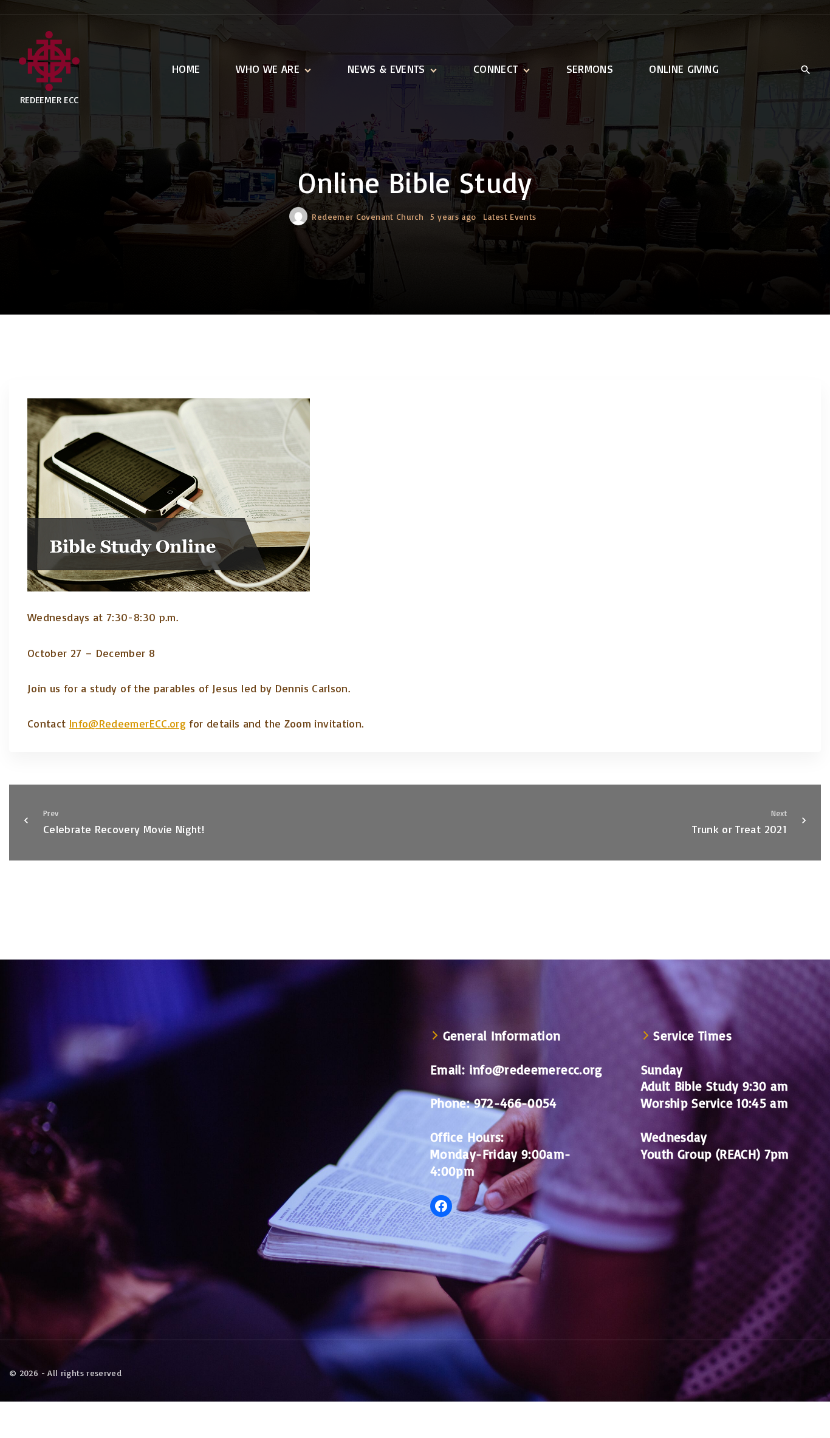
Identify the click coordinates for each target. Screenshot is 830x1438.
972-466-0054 (515, 1103)
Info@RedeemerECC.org (127, 723)
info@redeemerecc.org (536, 1069)
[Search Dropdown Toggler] (805, 70)
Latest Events (510, 216)
